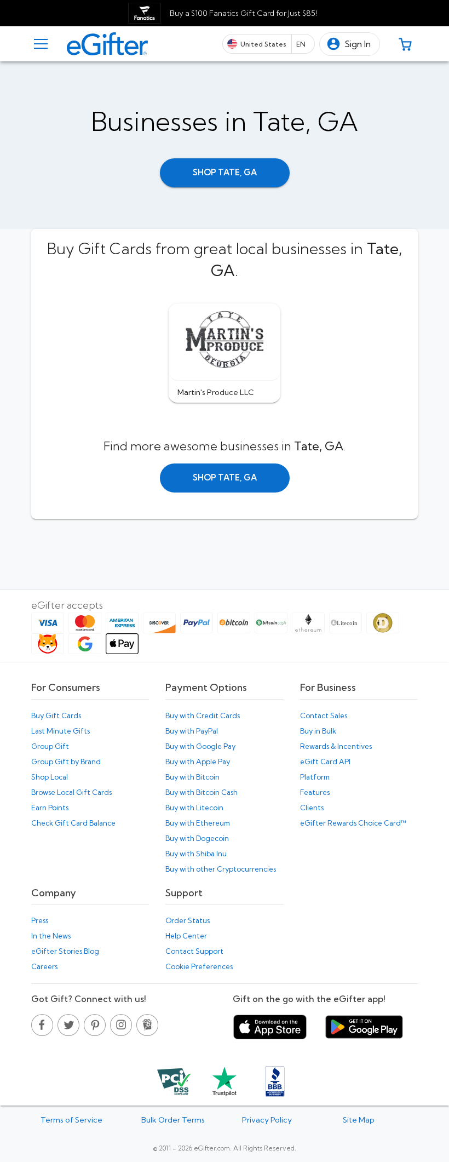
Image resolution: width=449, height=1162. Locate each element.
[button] (349, 44)
